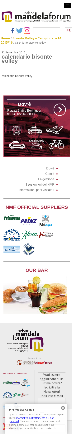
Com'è (49, 173)
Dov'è (50, 168)
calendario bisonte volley (17, 76)
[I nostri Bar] (35, 313)
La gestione (46, 179)
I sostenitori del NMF (40, 184)
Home (5, 38)
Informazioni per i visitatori (36, 190)
